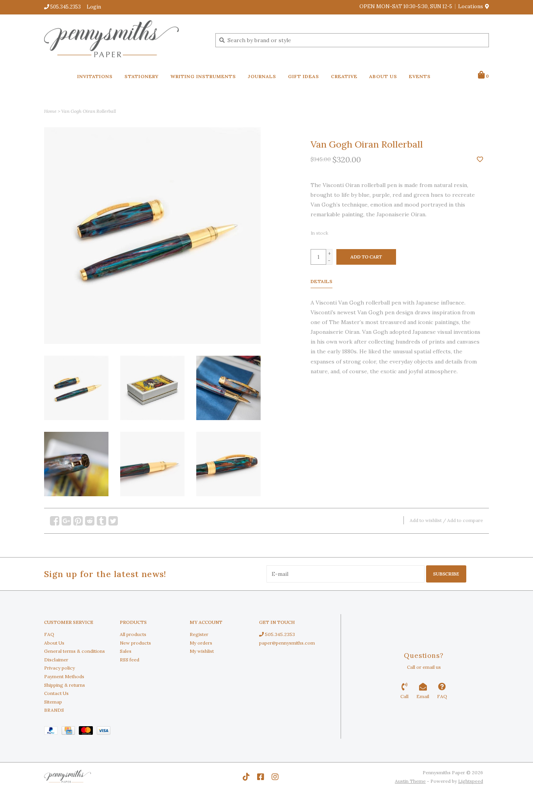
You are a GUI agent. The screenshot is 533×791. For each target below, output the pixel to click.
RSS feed (129, 660)
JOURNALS (262, 76)
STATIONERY (141, 76)
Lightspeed (470, 781)
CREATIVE (344, 76)
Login (94, 7)
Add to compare (465, 520)
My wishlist (202, 651)
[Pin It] (78, 521)
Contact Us (56, 693)
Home (50, 111)
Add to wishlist (426, 520)
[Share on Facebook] (54, 521)
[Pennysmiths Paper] (124, 39)
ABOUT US (383, 76)
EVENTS (420, 76)
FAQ (49, 634)
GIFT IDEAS (303, 76)
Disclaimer (56, 660)
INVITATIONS (95, 76)
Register (199, 634)
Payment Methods (64, 676)
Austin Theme (410, 781)
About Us (54, 643)
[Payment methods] (53, 732)
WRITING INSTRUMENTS (203, 76)
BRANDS (54, 710)
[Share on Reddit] (89, 521)
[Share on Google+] (66, 521)
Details (322, 281)
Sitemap (53, 702)
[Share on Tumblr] (101, 521)
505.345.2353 (279, 634)
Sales (125, 651)
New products (135, 643)
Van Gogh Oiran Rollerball (88, 111)
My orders (201, 643)
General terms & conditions (74, 651)
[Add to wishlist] (480, 159)
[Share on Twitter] (113, 521)
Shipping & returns (64, 685)
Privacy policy (59, 668)
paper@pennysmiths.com (287, 643)
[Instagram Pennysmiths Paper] (275, 777)
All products (133, 634)
